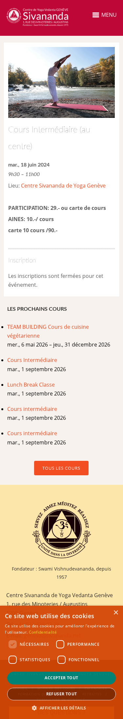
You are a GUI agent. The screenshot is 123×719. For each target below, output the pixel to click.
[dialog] (61, 662)
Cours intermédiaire (32, 409)
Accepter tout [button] (61, 678)
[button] (61, 708)
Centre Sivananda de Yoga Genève (63, 185)
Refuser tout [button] (61, 694)
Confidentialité (43, 632)
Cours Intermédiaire (32, 360)
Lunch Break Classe (31, 384)
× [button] (115, 612)
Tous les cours (61, 468)
